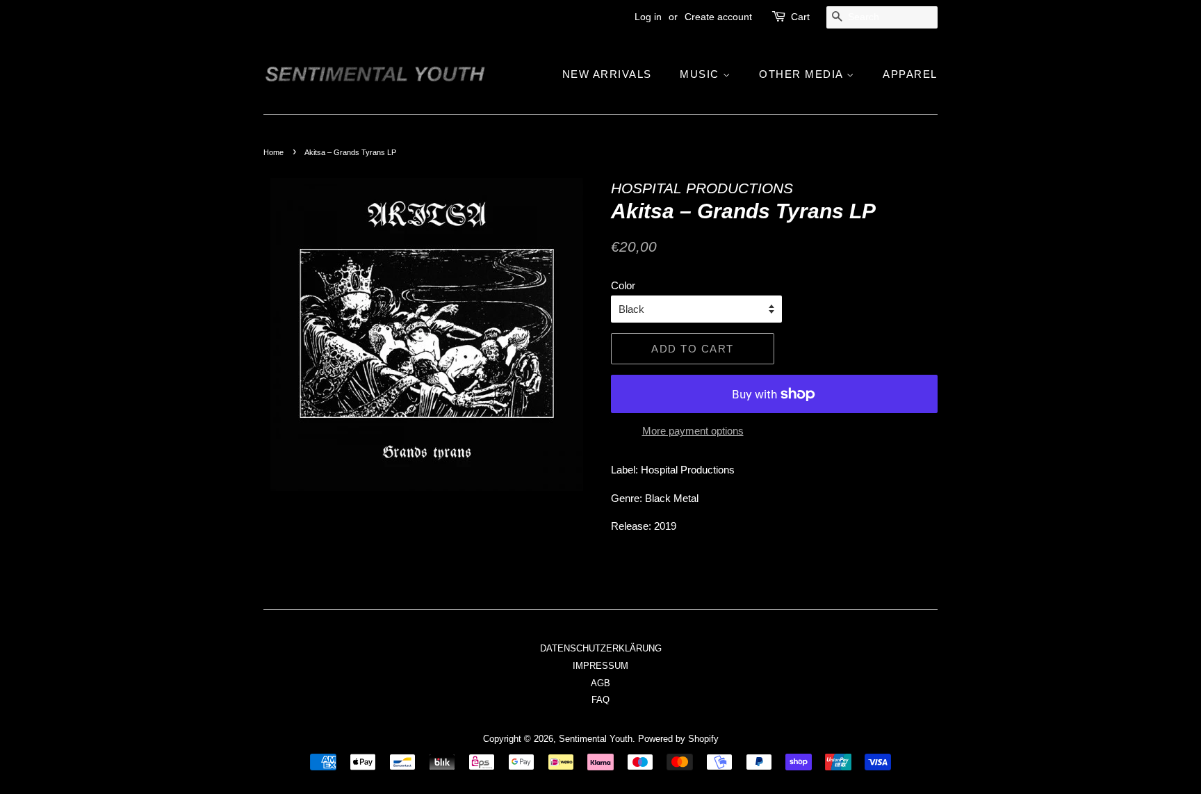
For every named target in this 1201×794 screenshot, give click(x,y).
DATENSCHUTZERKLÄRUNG (601, 648)
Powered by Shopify (678, 739)
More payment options (693, 431)
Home (273, 152)
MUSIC (701, 74)
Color (623, 285)
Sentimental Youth (595, 739)
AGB (600, 683)
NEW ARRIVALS (607, 74)
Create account (718, 16)
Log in (648, 16)
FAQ (600, 700)
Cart (800, 16)
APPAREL (910, 74)
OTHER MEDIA (803, 74)
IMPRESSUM (600, 666)
